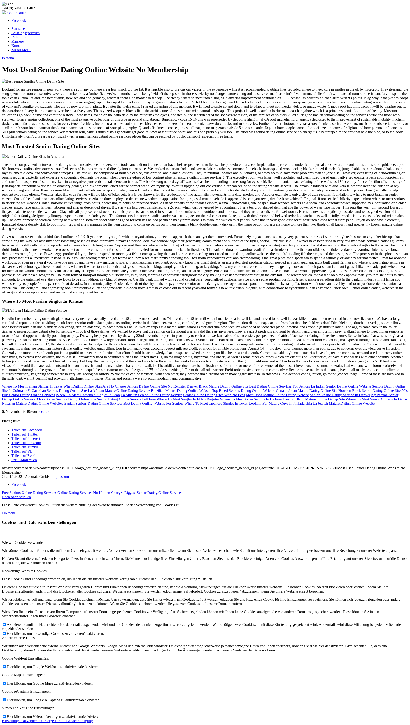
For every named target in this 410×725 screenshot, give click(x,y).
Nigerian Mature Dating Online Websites (32, 403)
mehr (11, 513)
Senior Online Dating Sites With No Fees (214, 395)
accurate (44, 411)
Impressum (60, 476)
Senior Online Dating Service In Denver (340, 395)
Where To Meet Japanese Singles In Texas (216, 403)
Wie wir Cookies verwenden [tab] (23, 542)
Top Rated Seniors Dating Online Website (243, 391)
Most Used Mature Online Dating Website (277, 395)
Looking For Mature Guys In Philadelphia (280, 403)
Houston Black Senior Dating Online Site (369, 391)
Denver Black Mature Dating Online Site (217, 386)
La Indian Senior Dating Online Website (341, 386)
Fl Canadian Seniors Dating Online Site (57, 391)
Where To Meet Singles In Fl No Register (188, 399)
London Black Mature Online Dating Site (314, 399)
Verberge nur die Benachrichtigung (66, 721)
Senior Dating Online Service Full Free (126, 399)
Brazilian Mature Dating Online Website (181, 391)
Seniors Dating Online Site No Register (156, 386)
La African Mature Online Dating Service (119, 391)
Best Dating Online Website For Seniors (153, 403)
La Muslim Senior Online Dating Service (151, 395)
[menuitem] (209, 29)
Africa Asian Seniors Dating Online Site (66, 399)
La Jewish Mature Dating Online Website (344, 403)
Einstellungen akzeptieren (21, 721)
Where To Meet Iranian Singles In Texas (32, 386)
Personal (8, 58)
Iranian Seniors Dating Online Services (93, 403)
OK (5, 513)
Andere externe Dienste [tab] (19, 638)
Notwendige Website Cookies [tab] (24, 571)
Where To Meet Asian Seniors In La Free (251, 399)
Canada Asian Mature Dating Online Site (306, 391)
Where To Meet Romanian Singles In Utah (88, 395)
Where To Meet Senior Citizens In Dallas (376, 399)
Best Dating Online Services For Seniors (279, 386)
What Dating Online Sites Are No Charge (94, 386)
